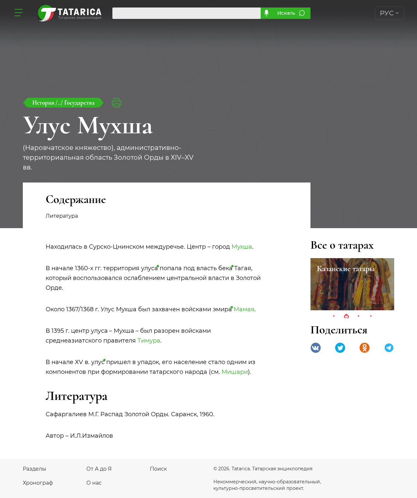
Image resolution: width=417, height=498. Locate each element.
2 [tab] (346, 316)
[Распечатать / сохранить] (117, 103)
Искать (286, 13)
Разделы (34, 469)
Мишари (235, 371)
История (43, 102)
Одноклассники (364, 348)
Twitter (340, 348)
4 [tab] (371, 316)
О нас (94, 483)
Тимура (148, 340)
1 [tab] (334, 316)
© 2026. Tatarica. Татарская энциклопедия (262, 469)
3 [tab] (358, 316)
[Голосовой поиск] (266, 13)
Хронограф (38, 483)
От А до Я (99, 469)
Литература (62, 216)
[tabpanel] (352, 284)
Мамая (244, 309)
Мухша (242, 246)
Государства (79, 102)
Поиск (158, 469)
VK (315, 348)
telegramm (389, 348)
